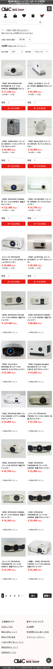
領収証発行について (9, 647)
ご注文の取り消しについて (12, 642)
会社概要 (30, 626)
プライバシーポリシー (35, 637)
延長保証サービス (8, 652)
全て (2, 30)
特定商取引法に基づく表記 (37, 632)
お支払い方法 (7, 626)
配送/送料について (9, 632)
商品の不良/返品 (8, 637)
